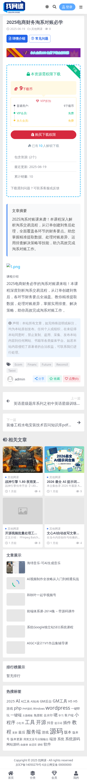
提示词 (58, 723)
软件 (47, 744)
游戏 (45, 732)
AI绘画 (35, 701)
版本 (67, 732)
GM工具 (60, 701)
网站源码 (12, 744)
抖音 (50, 723)
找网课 (42, 760)
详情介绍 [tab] (18, 38)
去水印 (48, 715)
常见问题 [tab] (41, 38)
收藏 (57, 378)
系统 (60, 739)
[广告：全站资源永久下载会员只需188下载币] (43, 54)
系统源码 (72, 738)
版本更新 (16, 739)
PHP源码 (27, 708)
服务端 (33, 731)
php (18, 708)
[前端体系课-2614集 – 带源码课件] (15, 615)
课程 (40, 744)
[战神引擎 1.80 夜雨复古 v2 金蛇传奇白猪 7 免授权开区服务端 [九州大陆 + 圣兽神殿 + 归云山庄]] (23, 459)
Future (46, 364)
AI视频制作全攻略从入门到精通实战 (53, 579)
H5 (70, 701)
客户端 (69, 715)
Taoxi (12, 370)
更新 (14, 732)
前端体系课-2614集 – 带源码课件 (51, 611)
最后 (21, 732)
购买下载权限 (45, 134)
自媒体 (24, 744)
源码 (56, 731)
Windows (39, 708)
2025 (10, 701)
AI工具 (25, 701)
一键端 (16, 715)
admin (20, 379)
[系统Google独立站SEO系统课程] (15, 631)
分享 (41, 378)
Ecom (18, 364)
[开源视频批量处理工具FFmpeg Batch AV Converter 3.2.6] (23, 511)
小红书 (20, 723)
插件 (67, 722)
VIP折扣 (45, 101)
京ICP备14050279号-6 (30, 765)
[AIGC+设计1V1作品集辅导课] (15, 647)
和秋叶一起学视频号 (41, 595)
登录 (69, 7)
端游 (52, 739)
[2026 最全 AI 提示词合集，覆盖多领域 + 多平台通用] (64, 459)
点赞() (73, 378)
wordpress (57, 707)
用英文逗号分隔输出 (35, 739)
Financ (32, 364)
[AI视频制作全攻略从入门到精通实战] (15, 583)
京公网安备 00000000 (57, 765)
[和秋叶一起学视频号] (15, 599)
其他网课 (36, 29)
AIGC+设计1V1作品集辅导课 (47, 643)
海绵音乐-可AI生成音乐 (44, 563)
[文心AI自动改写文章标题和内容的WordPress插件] (64, 511)
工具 (30, 722)
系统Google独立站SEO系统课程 (50, 627)
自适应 (33, 744)
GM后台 (46, 701)
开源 (41, 722)
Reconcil (62, 364)
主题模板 (28, 715)
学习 (61, 715)
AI (18, 701)
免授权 (38, 715)
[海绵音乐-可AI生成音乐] (15, 567)
